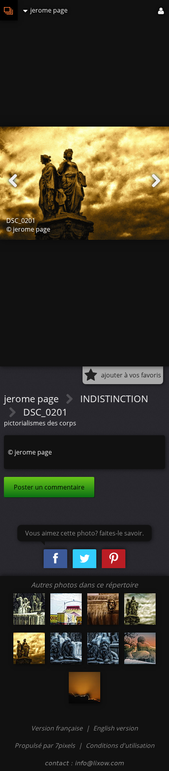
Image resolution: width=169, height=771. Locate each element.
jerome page (32, 398)
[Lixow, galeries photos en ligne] (9, 10)
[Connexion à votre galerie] (161, 10)
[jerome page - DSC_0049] (84, 687)
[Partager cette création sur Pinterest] (113, 559)
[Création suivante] (156, 180)
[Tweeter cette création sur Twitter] (84, 559)
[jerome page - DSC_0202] (140, 648)
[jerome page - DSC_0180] (103, 609)
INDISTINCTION (114, 398)
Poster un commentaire (49, 487)
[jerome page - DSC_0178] (29, 609)
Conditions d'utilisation (120, 745)
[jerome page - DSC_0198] (103, 648)
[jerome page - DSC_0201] (29, 648)
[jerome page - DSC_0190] (66, 648)
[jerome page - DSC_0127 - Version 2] (66, 609)
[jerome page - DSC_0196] (140, 609)
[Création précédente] (13, 180)
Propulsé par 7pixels (45, 745)
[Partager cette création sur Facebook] (55, 559)
